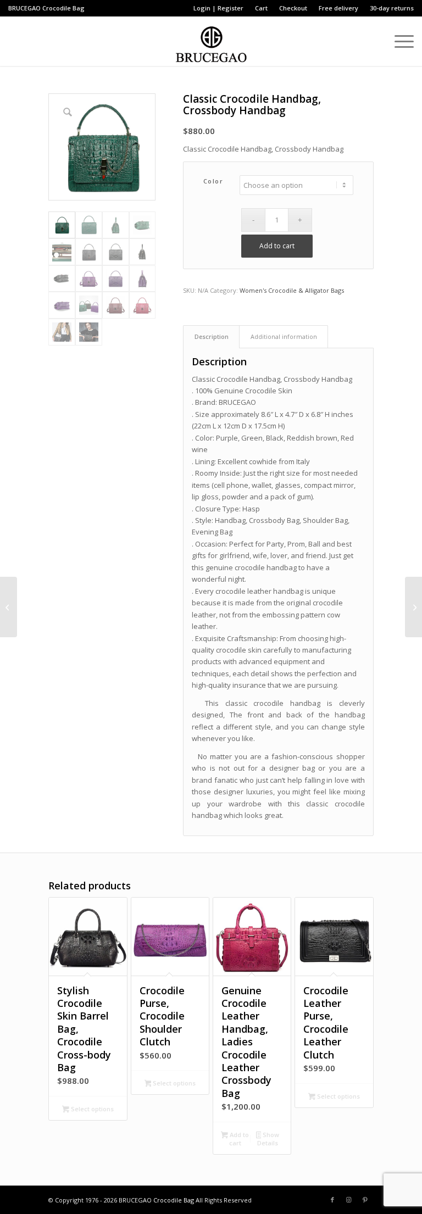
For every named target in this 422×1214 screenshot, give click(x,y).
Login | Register (218, 8)
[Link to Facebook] (332, 1199)
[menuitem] (218, 8)
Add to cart (277, 245)
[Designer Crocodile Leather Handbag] (413, 607)
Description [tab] (212, 336)
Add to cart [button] (238, 1139)
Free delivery (338, 8)
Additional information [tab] (284, 336)
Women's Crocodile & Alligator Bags (292, 290)
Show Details (268, 1139)
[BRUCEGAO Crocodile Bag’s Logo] (211, 41)
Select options (91, 1109)
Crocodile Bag (63, 8)
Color (213, 181)
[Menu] (399, 41)
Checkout (293, 8)
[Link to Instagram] (349, 1199)
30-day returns (392, 8)
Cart (261, 8)
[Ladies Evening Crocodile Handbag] (8, 607)
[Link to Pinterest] (365, 1199)
